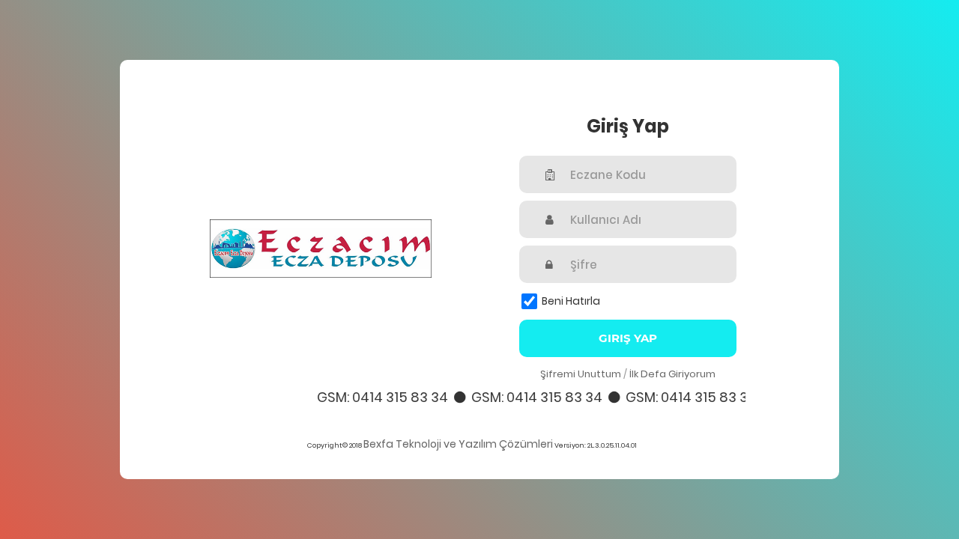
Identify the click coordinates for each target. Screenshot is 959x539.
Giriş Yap (628, 338)
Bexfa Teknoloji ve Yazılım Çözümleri (458, 443)
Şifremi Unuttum (580, 374)
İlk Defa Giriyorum (672, 374)
